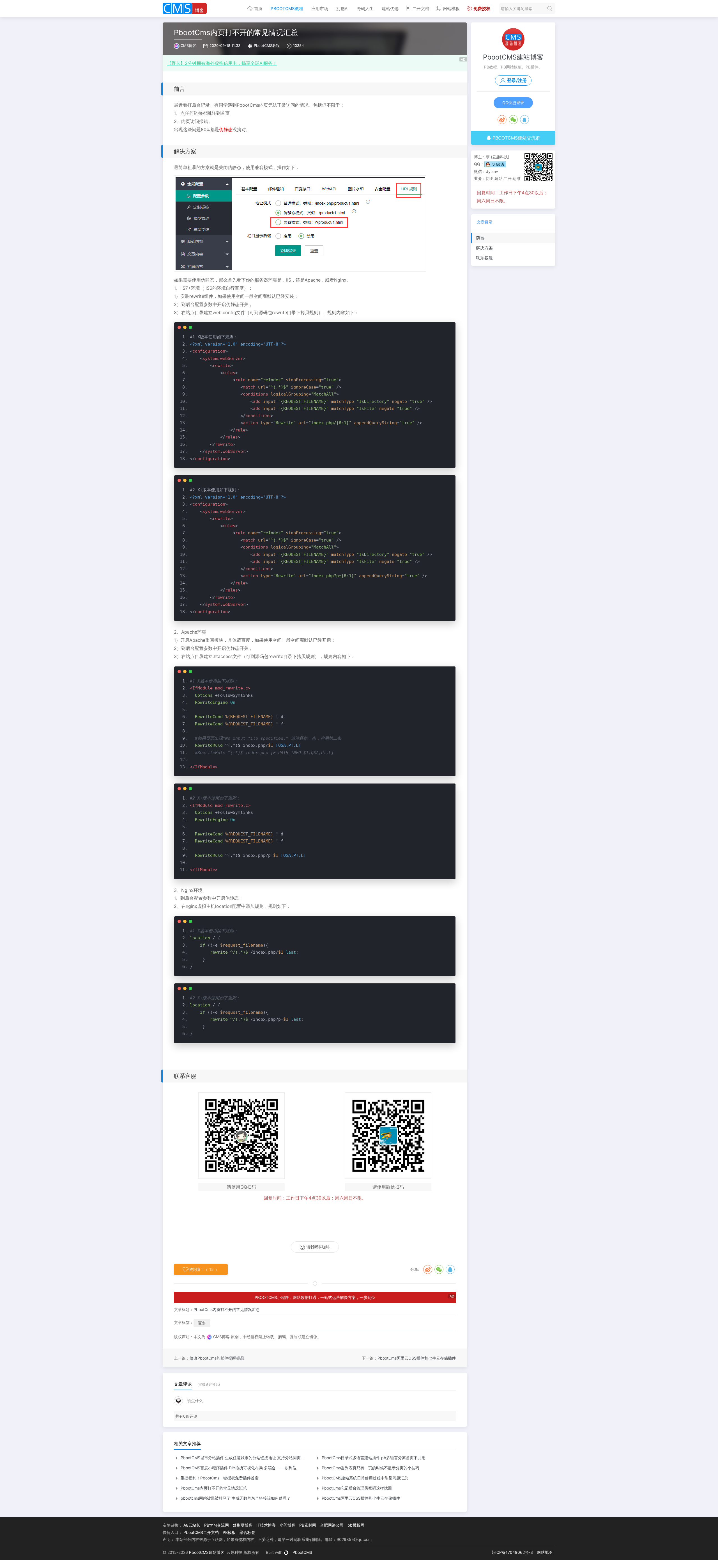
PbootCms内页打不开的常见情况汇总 (227, 1309)
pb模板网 (356, 1525)
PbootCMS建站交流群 (515, 138)
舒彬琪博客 (242, 1525)
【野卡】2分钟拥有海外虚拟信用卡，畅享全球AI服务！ (222, 63)
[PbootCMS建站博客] (185, 8)
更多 (202, 1323)
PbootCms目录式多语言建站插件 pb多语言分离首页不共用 (373, 1457)
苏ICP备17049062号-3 (512, 1552)
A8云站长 (191, 1525)
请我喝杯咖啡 (318, 1246)
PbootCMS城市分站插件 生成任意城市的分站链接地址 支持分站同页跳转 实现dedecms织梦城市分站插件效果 (277, 1457)
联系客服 (484, 258)
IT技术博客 (266, 1525)
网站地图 (545, 1552)
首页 (258, 8)
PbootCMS (302, 1552)
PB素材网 (307, 1525)
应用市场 (319, 8)
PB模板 (229, 1532)
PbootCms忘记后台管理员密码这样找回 (356, 1488)
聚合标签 (247, 1532)
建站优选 (390, 8)
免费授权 (481, 8)
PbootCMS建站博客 (513, 57)
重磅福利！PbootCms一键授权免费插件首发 (219, 1478)
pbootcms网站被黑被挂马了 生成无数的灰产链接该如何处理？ (235, 1498)
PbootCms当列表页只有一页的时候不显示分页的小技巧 (370, 1467)
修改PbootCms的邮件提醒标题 (217, 1358)
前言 (480, 237)
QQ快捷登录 (513, 102)
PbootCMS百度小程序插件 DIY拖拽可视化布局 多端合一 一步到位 (238, 1467)
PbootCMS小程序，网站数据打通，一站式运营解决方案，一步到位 (315, 1297)
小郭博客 (287, 1525)
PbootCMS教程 (287, 8)
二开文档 (420, 8)
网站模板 (451, 8)
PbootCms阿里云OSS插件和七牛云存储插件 (417, 1358)
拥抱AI (342, 8)
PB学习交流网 (216, 1525)
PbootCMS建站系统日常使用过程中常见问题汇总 (364, 1478)
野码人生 (365, 8)
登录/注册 (517, 80)
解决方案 (484, 247)
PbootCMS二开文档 (201, 1532)
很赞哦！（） (203, 1269)
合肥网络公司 (332, 1525)
